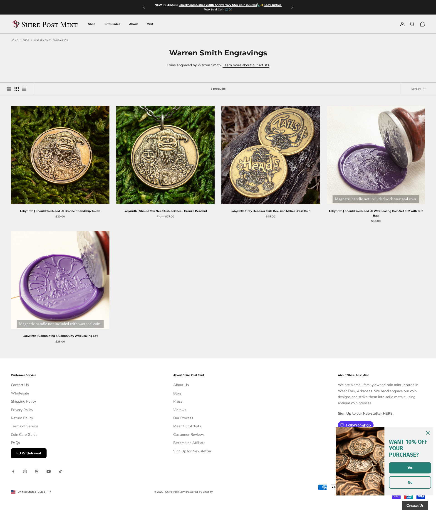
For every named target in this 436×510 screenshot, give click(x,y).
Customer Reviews (189, 434)
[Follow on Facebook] (13, 471)
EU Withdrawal (28, 453)
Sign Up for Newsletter (192, 451)
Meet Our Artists (187, 426)
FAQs (15, 442)
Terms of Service (24, 426)
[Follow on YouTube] (48, 471)
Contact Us (20, 384)
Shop (91, 24)
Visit (150, 24)
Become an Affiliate (189, 442)
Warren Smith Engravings (51, 40)
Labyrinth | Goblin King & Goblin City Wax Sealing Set (60, 336)
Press (178, 401)
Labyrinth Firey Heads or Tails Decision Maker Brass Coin (270, 211)
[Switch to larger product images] (9, 89)
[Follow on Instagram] (25, 471)
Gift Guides (112, 24)
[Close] (427, 432)
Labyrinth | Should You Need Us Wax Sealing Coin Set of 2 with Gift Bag (376, 213)
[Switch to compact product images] (24, 89)
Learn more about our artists (246, 65)
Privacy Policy (22, 409)
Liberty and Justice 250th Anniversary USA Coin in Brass (218, 5)
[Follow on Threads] (37, 471)
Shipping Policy (23, 401)
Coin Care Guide (24, 434)
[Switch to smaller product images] (17, 89)
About (133, 24)
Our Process (183, 418)
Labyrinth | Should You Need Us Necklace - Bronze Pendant (165, 211)
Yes (410, 468)
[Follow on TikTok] (60, 471)
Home (14, 40)
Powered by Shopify (199, 491)
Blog (177, 393)
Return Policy (22, 418)
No (410, 482)
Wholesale (20, 393)
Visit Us (179, 409)
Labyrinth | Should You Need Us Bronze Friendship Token (60, 211)
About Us (181, 384)
